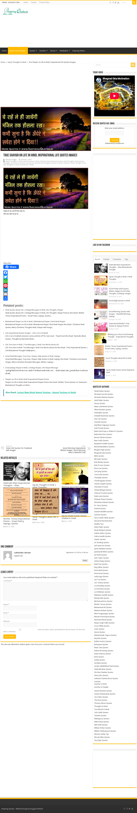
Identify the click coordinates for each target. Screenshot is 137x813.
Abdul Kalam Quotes (102, 391)
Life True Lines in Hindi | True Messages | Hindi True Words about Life (32, 345)
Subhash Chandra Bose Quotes (106, 678)
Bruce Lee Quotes (101, 468)
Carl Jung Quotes (100, 471)
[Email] (45, 294)
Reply (85, 560)
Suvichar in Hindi (69, 163)
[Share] (45, 298)
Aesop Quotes (99, 403)
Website (6, 621)
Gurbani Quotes (100, 515)
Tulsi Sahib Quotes (101, 712)
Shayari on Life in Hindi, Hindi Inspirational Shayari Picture (27, 379)
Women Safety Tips (101, 734)
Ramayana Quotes (101, 644)
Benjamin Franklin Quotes (104, 444)
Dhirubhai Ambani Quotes (104, 502)
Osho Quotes (99, 629)
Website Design (22, 809)
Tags (126, 259)
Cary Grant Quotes (101, 474)
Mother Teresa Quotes (102, 604)
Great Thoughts (69, 161)
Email (6, 613)
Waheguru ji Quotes (101, 719)
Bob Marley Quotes (101, 462)
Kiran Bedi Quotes (101, 570)
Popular (106, 259)
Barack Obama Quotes (103, 437)
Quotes (32, 51)
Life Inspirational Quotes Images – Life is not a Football (26, 333)
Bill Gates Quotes (100, 459)
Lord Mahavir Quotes (102, 592)
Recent (97, 259)
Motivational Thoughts (42, 163)
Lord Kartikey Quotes (102, 586)
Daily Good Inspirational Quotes (51, 161)
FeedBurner (119, 143)
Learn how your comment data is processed (47, 644)
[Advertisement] (85, 26)
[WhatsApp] (45, 281)
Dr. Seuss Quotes (100, 505)
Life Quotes (30, 163)
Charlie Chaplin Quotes (103, 484)
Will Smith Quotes (101, 725)
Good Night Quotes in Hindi (119, 301)
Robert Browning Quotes (103, 651)
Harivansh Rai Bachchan (103, 521)
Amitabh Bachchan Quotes (104, 416)
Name (6, 605)
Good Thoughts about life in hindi (118, 358)
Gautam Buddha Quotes (103, 512)
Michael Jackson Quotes (103, 601)
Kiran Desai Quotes (101, 573)
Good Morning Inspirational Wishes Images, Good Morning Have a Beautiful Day (72, 449)
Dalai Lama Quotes (101, 496)
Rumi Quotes (99, 657)
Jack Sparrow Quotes (102, 546)
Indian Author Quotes (102, 533)
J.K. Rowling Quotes (101, 542)
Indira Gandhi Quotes (102, 536)
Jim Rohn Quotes (100, 555)
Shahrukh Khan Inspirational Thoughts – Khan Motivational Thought (16, 485)
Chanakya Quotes (101, 478)
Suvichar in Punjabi (101, 687)
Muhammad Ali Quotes (103, 607)
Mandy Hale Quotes (101, 598)
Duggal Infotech (36, 809)
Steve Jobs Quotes (101, 675)
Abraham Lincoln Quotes (103, 394)
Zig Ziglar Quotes (101, 740)
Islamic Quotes (100, 539)
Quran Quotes (99, 632)
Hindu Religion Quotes (102, 530)
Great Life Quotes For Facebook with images (19, 448)
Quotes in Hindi (56, 163)
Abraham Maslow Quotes (104, 397)
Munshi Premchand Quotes (104, 617)
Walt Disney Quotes (101, 722)
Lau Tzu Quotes (100, 580)
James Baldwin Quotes (102, 549)
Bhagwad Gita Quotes (102, 453)
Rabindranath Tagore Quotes (105, 635)
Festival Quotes (100, 508)
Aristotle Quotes (100, 422)
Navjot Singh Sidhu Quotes (104, 623)
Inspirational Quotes (18, 163)
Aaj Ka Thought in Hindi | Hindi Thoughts (44, 486)
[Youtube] (118, 2)
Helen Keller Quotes (101, 527)
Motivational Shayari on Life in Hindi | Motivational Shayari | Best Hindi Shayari (35, 321)
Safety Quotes (99, 660)
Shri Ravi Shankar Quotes (103, 672)
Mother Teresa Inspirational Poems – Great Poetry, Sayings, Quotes (16, 521)
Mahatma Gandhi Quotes (103, 595)
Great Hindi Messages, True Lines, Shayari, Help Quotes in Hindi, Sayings (32, 356)
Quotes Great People (17, 51)
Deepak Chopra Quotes (103, 499)
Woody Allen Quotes (102, 737)
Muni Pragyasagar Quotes (104, 614)
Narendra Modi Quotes (103, 620)
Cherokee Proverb (101, 487)
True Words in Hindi (27, 165)
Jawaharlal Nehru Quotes (103, 552)
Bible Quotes (99, 456)
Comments (117, 259)
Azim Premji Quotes (101, 428)
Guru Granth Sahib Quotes (104, 518)
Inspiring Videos (78, 51)
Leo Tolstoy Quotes (101, 583)
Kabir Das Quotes (101, 564)
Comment (7, 581)
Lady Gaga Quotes (101, 576)
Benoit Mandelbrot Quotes (104, 447)
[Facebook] (113, 2)
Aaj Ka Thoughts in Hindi (17, 62)
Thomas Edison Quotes (103, 703)
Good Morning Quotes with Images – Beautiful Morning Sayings (119, 314)
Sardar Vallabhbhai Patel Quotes (106, 666)
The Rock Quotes (100, 700)
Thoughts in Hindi (13, 165)
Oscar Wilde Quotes (101, 626)
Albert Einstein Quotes (102, 410)
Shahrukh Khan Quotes (102, 669)
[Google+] (110, 2)
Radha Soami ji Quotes (102, 641)
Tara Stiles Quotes (101, 697)
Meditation (64, 51)
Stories (53, 51)
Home (26, 2)
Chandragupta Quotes (102, 481)
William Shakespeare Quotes (105, 731)
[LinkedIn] (45, 290)
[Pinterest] (45, 285)
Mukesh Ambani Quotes (103, 610)
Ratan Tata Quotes (101, 648)
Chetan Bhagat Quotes (102, 490)
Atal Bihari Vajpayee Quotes (104, 425)
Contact (34, 2)
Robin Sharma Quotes (102, 654)
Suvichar (42, 51)
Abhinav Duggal (11, 159)
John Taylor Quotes (101, 558)
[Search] (134, 2)
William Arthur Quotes (102, 728)
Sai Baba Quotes (100, 663)
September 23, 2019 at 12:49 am (77, 552)
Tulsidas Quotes (100, 716)
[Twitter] (115, 2)
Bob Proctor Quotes (102, 465)
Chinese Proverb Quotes (103, 493)
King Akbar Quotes (101, 567)
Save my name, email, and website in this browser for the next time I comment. (44, 631)
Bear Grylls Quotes (101, 440)
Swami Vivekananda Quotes (104, 694)
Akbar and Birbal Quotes (103, 406)
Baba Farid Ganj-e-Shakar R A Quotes (108, 431)
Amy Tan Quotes (100, 419)
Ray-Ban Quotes (100, 638)
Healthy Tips (99, 524)
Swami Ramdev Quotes (103, 691)
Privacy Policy (44, 2)
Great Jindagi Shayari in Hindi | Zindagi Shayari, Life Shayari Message (31, 368)
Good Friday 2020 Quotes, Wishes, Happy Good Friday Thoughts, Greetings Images (120, 291)
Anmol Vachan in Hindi (31, 161)
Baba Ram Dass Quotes (103, 434)
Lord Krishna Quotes (102, 589)
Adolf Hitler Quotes (101, 400)
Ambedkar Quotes (101, 413)
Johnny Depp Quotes (102, 561)
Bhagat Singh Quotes (102, 450)
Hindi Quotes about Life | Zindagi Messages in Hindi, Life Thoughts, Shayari (34, 310)
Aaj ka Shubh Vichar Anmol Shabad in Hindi (74, 517)
